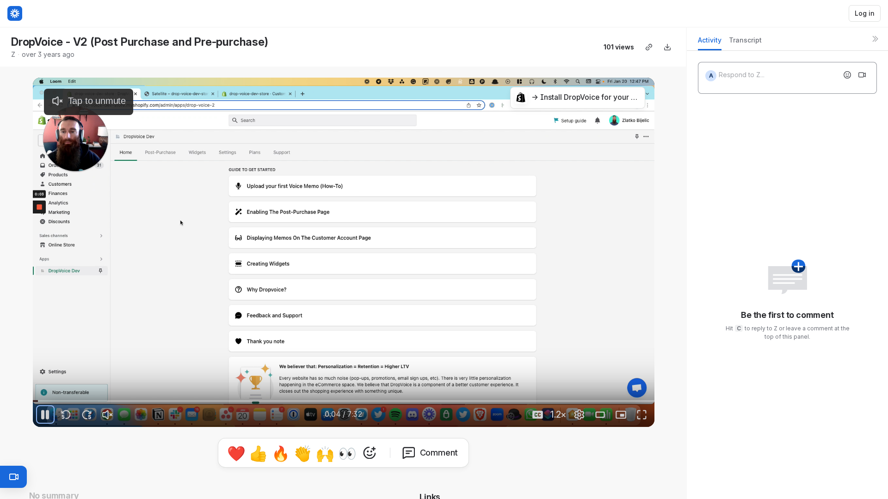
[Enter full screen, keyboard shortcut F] (642, 414)
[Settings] (579, 414)
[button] (306, 395)
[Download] (667, 47)
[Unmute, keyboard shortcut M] (107, 414)
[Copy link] (648, 47)
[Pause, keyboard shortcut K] (45, 414)
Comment (439, 452)
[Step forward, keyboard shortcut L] (87, 414)
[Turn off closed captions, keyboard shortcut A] (538, 414)
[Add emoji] (847, 74)
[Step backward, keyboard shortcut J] (66, 414)
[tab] (710, 42)
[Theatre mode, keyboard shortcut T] (600, 414)
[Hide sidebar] (875, 38)
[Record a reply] (862, 74)
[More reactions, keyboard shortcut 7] (369, 453)
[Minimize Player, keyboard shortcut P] (621, 414)
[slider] (343, 401)
